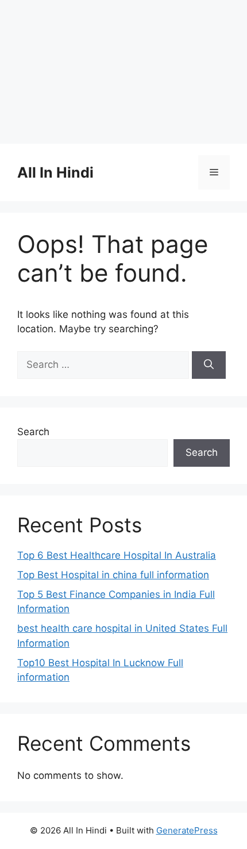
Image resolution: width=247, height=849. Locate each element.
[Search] (209, 365)
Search (33, 431)
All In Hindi (55, 172)
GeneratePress (187, 830)
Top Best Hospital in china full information (113, 575)
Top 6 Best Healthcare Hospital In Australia (116, 555)
